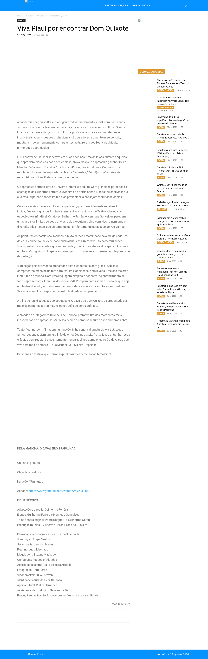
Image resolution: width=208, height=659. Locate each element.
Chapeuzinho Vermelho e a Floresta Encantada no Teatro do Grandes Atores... (173, 83)
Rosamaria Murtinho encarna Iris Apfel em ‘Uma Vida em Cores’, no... (173, 324)
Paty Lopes (26, 35)
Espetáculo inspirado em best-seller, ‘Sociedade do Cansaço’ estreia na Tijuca (172, 289)
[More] (85, 629)
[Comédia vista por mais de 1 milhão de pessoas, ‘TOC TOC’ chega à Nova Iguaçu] (146, 138)
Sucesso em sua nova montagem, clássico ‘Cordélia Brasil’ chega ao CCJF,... (172, 271)
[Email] (77, 629)
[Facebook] (55, 629)
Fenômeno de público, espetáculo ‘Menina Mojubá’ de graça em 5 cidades (173, 120)
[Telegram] (70, 629)
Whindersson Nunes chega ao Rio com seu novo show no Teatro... (172, 188)
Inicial (19, 16)
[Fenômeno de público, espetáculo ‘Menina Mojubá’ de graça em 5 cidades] (146, 121)
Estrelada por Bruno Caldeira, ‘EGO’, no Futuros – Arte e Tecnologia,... (172, 153)
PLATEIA (29, 16)
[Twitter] (62, 629)
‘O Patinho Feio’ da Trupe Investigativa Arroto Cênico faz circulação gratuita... (173, 100)
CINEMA (161, 261)
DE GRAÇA (162, 209)
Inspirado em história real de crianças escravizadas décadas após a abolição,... (173, 221)
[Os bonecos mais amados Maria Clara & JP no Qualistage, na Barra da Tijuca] (146, 239)
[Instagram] (107, 654)
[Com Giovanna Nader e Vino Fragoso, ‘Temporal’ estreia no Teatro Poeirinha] (146, 307)
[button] (186, 6)
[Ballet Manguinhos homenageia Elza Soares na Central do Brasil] (146, 206)
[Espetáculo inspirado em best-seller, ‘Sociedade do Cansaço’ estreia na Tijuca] (146, 290)
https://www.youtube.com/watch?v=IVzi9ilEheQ (59, 490)
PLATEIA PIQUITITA (165, 90)
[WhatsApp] (48, 629)
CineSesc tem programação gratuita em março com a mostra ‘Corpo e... (171, 254)
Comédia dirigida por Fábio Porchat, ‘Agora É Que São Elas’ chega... (173, 170)
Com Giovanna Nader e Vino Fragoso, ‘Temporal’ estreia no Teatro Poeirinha (172, 306)
